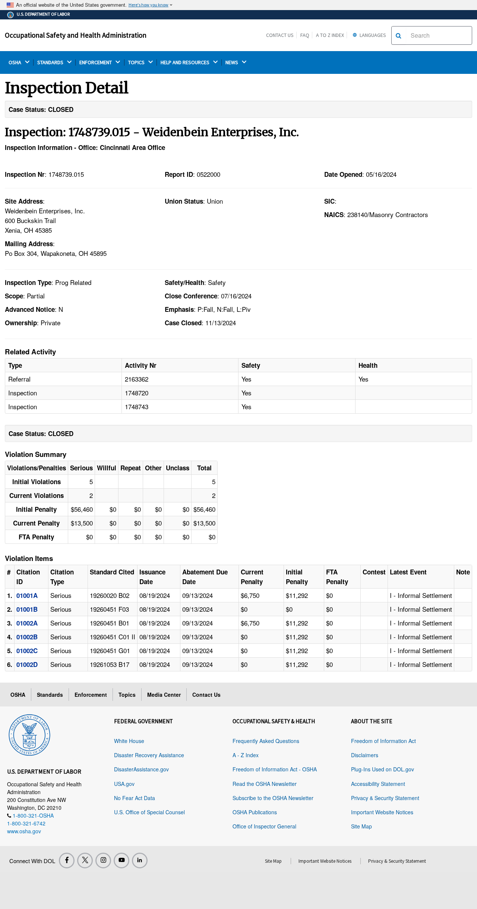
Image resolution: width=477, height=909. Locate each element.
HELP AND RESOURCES (186, 62)
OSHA (15, 62)
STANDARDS (50, 62)
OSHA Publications (255, 812)
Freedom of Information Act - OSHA (275, 769)
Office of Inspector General (264, 826)
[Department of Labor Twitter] (85, 860)
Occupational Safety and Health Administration (75, 35)
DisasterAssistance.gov (141, 769)
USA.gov (124, 783)
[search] (398, 35)
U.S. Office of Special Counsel (149, 812)
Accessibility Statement (378, 783)
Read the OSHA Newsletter (265, 783)
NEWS (232, 62)
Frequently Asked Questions (266, 741)
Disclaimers (364, 755)
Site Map (361, 826)
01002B (27, 636)
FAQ (304, 35)
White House (129, 741)
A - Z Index (246, 755)
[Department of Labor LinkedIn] (140, 860)
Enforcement (91, 694)
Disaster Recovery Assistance (149, 755)
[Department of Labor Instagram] (103, 860)
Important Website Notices (382, 812)
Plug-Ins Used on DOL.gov (382, 769)
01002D (27, 664)
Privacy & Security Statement (385, 798)
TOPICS (137, 62)
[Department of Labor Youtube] (121, 860)
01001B (27, 609)
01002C (27, 650)
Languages (372, 35)
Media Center (164, 694)
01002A (27, 622)
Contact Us (280, 35)
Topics (127, 694)
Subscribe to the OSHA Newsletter (273, 798)
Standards (50, 694)
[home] (29, 733)
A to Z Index (330, 35)
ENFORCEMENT (96, 62)
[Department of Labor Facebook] (67, 860)
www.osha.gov (24, 831)
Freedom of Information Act (383, 741)
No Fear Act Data (134, 798)
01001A (27, 595)
